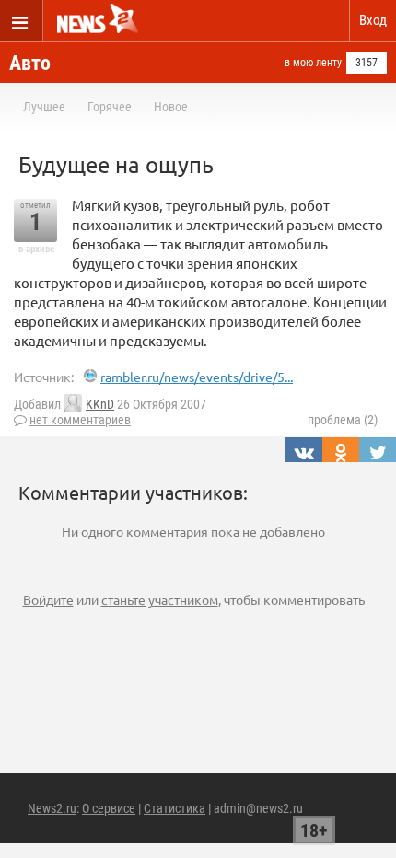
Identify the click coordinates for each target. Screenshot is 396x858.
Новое (171, 106)
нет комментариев (80, 419)
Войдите (48, 599)
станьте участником (159, 599)
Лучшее (44, 106)
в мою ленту (313, 62)
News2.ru (52, 808)
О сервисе (108, 808)
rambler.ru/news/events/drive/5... (196, 376)
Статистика (174, 808)
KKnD (100, 404)
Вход (373, 20)
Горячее (109, 106)
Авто (30, 63)
